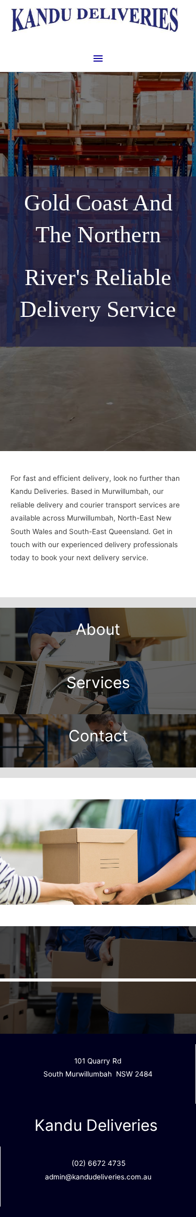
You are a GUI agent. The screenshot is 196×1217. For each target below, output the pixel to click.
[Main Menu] (98, 59)
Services (98, 682)
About (98, 629)
